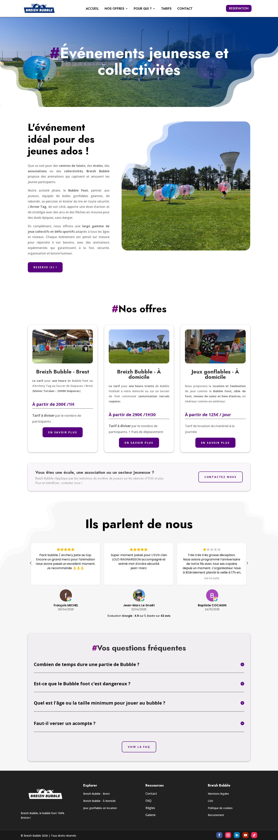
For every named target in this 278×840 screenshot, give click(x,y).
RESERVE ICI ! (45, 267)
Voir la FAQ (139, 747)
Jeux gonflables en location (100, 808)
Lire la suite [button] (211, 578)
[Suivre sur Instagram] (228, 835)
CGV (210, 801)
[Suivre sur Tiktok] (254, 835)
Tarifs (166, 9)
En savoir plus (62, 432)
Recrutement (216, 815)
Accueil (92, 9)
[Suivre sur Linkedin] (237, 835)
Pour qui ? (143, 9)
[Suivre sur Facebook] (219, 835)
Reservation (238, 8)
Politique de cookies (220, 808)
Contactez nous (220, 477)
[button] (247, 563)
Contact (185, 9)
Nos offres (114, 9)
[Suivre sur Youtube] (245, 835)
